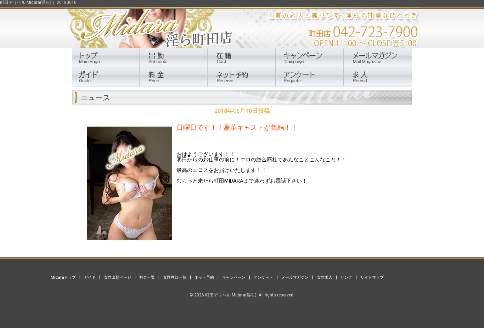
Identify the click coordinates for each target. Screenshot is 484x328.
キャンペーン (234, 277)
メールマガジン (295, 277)
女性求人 (324, 277)
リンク (346, 277)
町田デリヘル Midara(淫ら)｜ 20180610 (38, 2)
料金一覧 (147, 277)
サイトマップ (372, 277)
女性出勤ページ (117, 277)
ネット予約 (204, 277)
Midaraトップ (63, 277)
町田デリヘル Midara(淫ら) (231, 295)
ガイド (90, 277)
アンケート (263, 277)
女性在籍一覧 (174, 277)
